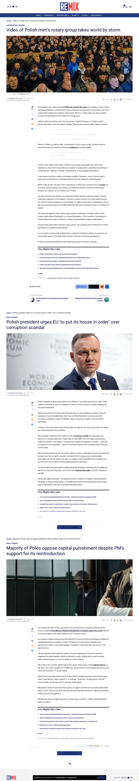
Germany (10, 769)
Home (8, 21)
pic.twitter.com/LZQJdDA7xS (57, 155)
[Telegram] (16, 6)
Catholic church (52, 278)
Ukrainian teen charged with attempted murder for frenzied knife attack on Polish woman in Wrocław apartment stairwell (69, 268)
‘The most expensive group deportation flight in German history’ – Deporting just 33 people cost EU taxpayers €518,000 (68, 497)
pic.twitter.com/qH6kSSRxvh (88, 135)
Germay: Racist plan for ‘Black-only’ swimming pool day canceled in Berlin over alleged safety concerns (65, 258)
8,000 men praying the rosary (75, 107)
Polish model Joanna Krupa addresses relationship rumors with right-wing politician (60, 261)
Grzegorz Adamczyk (15, 98)
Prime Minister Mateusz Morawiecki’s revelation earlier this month (76, 631)
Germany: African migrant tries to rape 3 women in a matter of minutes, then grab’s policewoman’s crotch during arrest (68, 504)
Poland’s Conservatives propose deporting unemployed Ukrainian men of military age (60, 265)
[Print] (120, 99)
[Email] (117, 99)
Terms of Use (72, 777)
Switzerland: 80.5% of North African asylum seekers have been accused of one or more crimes (63, 729)
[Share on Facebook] (111, 99)
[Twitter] (10, 6)
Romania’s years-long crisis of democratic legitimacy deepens (55, 725)
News (8, 317)
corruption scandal (80, 436)
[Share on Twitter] (114, 99)
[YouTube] (13, 6)
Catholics (74, 147)
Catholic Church (99, 665)
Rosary (65, 278)
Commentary (12, 25)
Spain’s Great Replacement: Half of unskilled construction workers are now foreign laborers (62, 501)
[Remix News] (69, 7)
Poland (22, 25)
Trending (23, 769)
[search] (126, 6)
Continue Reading (69, 527)
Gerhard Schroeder (83, 470)
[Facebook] (8, 6)
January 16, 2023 (80, 139)
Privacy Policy (60, 777)
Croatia (102, 185)
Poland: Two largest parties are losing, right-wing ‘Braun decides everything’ (58, 254)
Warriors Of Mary (74, 278)
